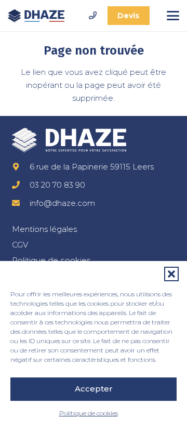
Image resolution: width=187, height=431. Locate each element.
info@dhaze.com (62, 203)
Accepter (94, 389)
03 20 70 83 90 (57, 185)
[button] (171, 274)
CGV (20, 245)
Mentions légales (44, 229)
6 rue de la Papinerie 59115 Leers (92, 167)
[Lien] (93, 15)
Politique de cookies (88, 413)
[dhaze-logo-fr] (36, 15)
